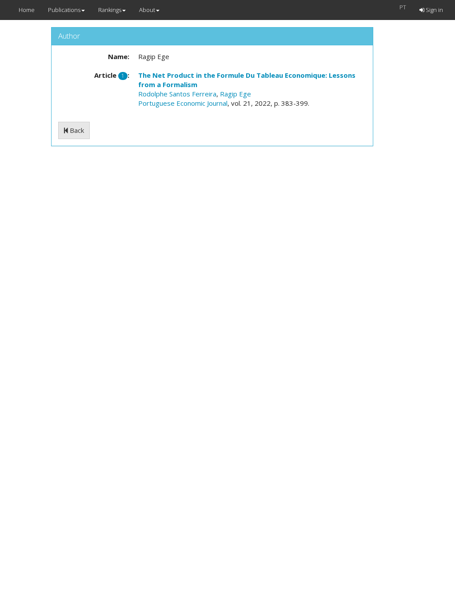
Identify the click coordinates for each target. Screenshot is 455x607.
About (147, 10)
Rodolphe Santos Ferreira (177, 93)
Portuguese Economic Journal (183, 103)
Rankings (109, 10)
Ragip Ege (235, 93)
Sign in (433, 10)
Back (76, 130)
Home (27, 10)
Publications (64, 10)
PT (402, 7)
